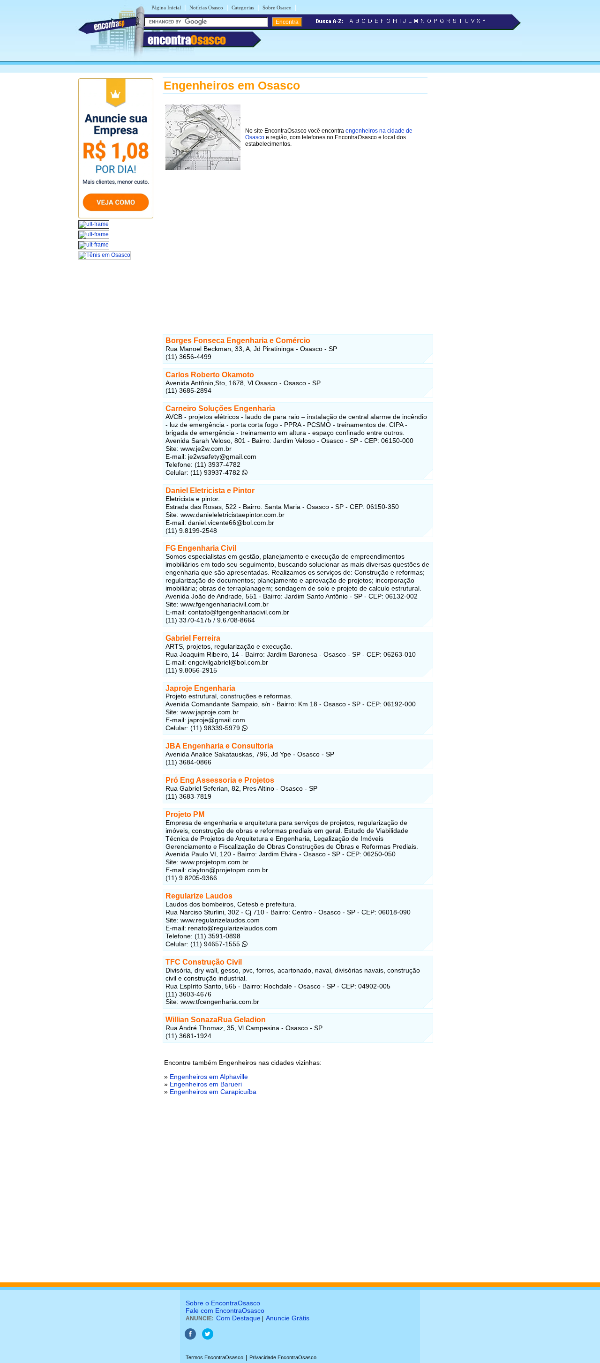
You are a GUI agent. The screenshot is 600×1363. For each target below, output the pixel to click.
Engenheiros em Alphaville (209, 1076)
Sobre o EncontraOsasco (223, 1303)
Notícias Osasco (206, 7)
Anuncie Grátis (287, 1318)
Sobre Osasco (277, 7)
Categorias (243, 7)
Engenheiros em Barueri (206, 1084)
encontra (187, 39)
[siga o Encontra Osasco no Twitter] (207, 1337)
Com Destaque (238, 1318)
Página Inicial (166, 7)
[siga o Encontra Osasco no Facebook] (190, 1337)
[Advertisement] (295, 238)
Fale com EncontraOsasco (225, 1310)
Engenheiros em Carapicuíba (213, 1091)
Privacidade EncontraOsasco (282, 1357)
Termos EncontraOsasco (214, 1357)
